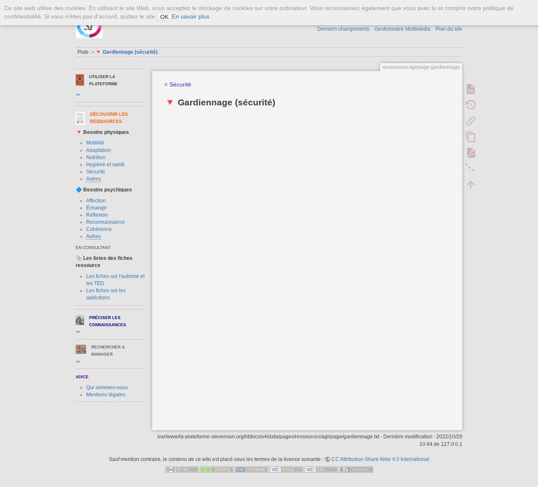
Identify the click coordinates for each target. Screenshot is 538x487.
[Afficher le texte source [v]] (470, 89)
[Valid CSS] (321, 469)
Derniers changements (343, 29)
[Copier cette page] (470, 137)
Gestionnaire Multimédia (402, 29)
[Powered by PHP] (252, 469)
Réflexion (97, 215)
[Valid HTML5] (286, 469)
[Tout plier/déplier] (470, 169)
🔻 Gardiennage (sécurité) (126, 52)
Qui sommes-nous (107, 387)
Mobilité (95, 143)
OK (164, 16)
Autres (93, 179)
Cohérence (99, 229)
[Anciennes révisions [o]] (470, 105)
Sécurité (95, 172)
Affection (96, 201)
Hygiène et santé (105, 165)
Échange (96, 208)
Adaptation (98, 150)
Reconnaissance (105, 222)
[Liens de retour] (470, 121)
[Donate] (217, 469)
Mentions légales (105, 395)
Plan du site (448, 29)
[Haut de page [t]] (470, 185)
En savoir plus (190, 16)
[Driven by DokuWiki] (356, 469)
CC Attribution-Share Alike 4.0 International (380, 459)
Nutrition (95, 157)
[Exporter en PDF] (470, 153)
